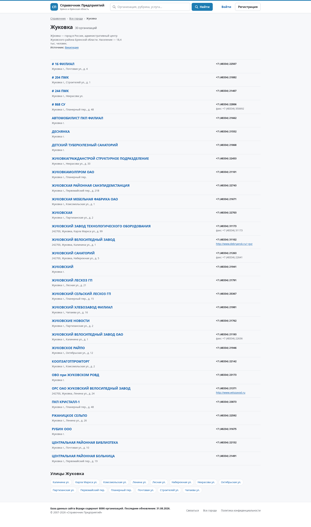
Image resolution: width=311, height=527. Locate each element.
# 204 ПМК (60, 77)
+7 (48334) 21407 (226, 90)
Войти (226, 7)
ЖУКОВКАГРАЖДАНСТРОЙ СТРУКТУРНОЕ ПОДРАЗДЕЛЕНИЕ (100, 158)
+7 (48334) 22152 (226, 442)
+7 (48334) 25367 (226, 293)
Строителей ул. (169, 490)
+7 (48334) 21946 (226, 347)
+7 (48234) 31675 (226, 429)
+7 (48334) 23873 (226, 401)
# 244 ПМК (60, 91)
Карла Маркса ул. (86, 482)
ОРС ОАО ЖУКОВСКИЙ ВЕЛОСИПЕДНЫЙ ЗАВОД (91, 388)
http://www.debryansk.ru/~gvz (234, 244)
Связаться (192, 510)
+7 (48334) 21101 (226, 172)
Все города (76, 18)
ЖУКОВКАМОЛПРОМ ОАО (73, 172)
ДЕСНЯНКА (61, 131)
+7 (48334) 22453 (226, 158)
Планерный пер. (121, 490)
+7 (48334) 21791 (226, 280)
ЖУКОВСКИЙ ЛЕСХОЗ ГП (72, 280)
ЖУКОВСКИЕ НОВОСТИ (71, 321)
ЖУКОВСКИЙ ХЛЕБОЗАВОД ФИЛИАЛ (82, 307)
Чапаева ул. (192, 490)
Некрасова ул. (206, 482)
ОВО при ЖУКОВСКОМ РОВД (75, 375)
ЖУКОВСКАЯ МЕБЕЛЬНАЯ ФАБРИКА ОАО (85, 199)
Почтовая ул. (146, 490)
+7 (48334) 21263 (226, 253)
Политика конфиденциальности (241, 510)
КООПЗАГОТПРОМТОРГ (71, 361)
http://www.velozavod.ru (230, 392)
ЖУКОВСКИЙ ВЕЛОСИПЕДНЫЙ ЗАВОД (83, 239)
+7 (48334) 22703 (226, 212)
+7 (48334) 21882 (226, 77)
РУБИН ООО (62, 429)
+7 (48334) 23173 (226, 374)
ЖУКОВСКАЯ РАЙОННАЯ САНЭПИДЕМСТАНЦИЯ (91, 185)
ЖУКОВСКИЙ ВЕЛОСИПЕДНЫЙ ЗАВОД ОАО (87, 334)
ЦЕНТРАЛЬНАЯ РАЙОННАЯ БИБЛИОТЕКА (85, 442)
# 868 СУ (58, 104)
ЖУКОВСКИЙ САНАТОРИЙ (73, 253)
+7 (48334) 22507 (226, 63)
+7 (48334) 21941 (226, 266)
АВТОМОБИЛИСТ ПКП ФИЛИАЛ (77, 118)
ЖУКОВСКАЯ (62, 212)
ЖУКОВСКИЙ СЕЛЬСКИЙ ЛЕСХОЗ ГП (81, 294)
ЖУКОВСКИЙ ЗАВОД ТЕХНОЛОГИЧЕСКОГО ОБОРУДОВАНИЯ (101, 226)
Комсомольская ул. (115, 482)
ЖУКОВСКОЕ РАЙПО (68, 348)
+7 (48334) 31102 (226, 239)
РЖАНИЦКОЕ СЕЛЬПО (69, 415)
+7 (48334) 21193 (226, 334)
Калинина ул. (61, 482)
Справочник (58, 18)
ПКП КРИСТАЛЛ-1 (66, 402)
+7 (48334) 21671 (226, 199)
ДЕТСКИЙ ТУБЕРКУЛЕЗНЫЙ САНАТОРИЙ (85, 145)
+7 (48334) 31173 (226, 226)
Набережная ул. (181, 482)
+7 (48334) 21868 (226, 145)
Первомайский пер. (92, 490)
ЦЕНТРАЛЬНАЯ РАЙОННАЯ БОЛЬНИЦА (83, 456)
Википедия (72, 47)
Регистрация (248, 7)
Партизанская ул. (63, 490)
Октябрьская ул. (231, 482)
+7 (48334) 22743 (226, 185)
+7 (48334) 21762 (226, 320)
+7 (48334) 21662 (226, 118)
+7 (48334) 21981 (226, 307)
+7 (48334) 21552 (226, 131)
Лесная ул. (159, 482)
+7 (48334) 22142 (226, 361)
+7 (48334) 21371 (226, 388)
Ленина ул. (139, 482)
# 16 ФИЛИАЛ (63, 64)
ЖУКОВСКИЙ (62, 267)
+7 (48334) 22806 (226, 104)
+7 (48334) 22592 (226, 415)
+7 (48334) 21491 (226, 456)
